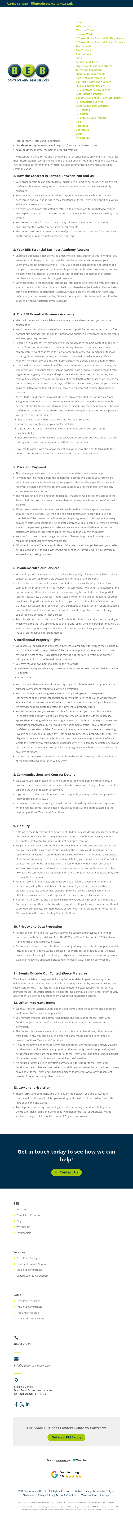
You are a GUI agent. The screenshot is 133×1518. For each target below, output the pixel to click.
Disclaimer (29, 1495)
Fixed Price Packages (28, 1258)
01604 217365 (19, 4)
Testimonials (23, 1232)
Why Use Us (23, 1227)
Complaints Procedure (29, 1215)
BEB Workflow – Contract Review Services (100, 42)
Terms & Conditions (67, 1495)
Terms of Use (89, 1495)
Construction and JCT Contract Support (99, 97)
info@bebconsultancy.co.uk (32, 1365)
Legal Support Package (29, 1269)
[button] (66, 1474)
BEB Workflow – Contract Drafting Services (101, 38)
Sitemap (104, 1495)
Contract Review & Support (32, 1264)
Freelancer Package (27, 1312)
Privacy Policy (45, 1495)
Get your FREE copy (66, 1437)
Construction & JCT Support (32, 1275)
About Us (21, 1209)
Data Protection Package (30, 1318)
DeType (110, 1491)
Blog (18, 1221)
